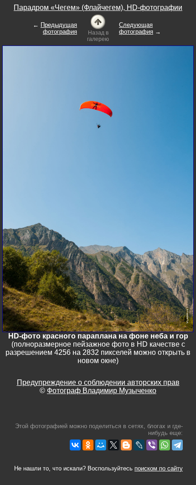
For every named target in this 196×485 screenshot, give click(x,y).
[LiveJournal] (139, 445)
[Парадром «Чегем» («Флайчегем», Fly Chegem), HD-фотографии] (98, 21)
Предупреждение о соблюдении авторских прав (98, 382)
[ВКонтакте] (75, 445)
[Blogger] (126, 445)
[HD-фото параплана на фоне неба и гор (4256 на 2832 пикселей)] (98, 188)
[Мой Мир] (100, 445)
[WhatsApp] (164, 445)
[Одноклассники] (88, 445)
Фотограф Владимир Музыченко (101, 390)
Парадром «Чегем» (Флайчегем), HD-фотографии (98, 7)
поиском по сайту (158, 468)
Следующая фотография (136, 28)
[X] (113, 445)
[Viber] (151, 445)
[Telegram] (177, 445)
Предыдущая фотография (59, 28)
